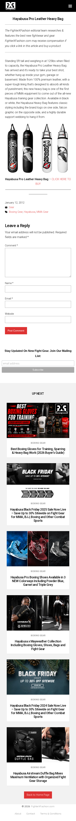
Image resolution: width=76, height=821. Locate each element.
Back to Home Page (38, 794)
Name (9, 283)
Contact (30, 814)
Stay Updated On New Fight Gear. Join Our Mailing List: (38, 353)
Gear (11, 207)
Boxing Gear (16, 211)
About (18, 814)
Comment (11, 245)
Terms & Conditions (50, 814)
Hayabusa (29, 211)
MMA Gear (42, 211)
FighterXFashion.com (42, 806)
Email (9, 298)
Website (9, 313)
